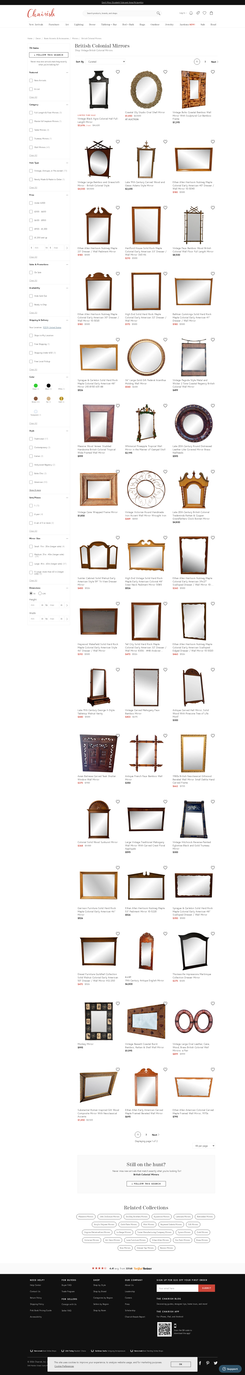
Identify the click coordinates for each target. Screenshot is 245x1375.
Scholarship (130, 1310)
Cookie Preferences (64, 1366)
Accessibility (36, 1317)
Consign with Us (69, 1304)
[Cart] (211, 13)
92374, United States (52, 327)
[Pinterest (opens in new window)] (208, 1362)
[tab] (48, 80)
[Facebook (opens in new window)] (200, 1362)
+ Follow (48, 55)
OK (181, 1364)
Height (33, 599)
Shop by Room (99, 1310)
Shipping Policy (37, 1304)
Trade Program (68, 1291)
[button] (204, 13)
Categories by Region (103, 1297)
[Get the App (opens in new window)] (164, 1329)
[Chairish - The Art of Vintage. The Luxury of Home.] (41, 13)
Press (127, 1304)
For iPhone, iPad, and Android (170, 1316)
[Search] (158, 13)
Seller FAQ (66, 1310)
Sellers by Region (101, 1304)
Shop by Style (99, 1285)
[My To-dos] (191, 13)
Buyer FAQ (66, 1285)
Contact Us (35, 1291)
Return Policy (36, 1297)
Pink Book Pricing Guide (41, 1310)
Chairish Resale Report (135, 1317)
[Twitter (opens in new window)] (216, 1362)
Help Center (35, 1285)
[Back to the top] (238, 1357)
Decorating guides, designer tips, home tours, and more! (182, 1304)
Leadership (130, 1291)
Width (32, 613)
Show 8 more (35, 490)
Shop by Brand (99, 1291)
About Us (129, 1285)
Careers (128, 1297)
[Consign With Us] (197, 13)
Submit (206, 1288)
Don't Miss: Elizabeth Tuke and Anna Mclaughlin (122, 2)
